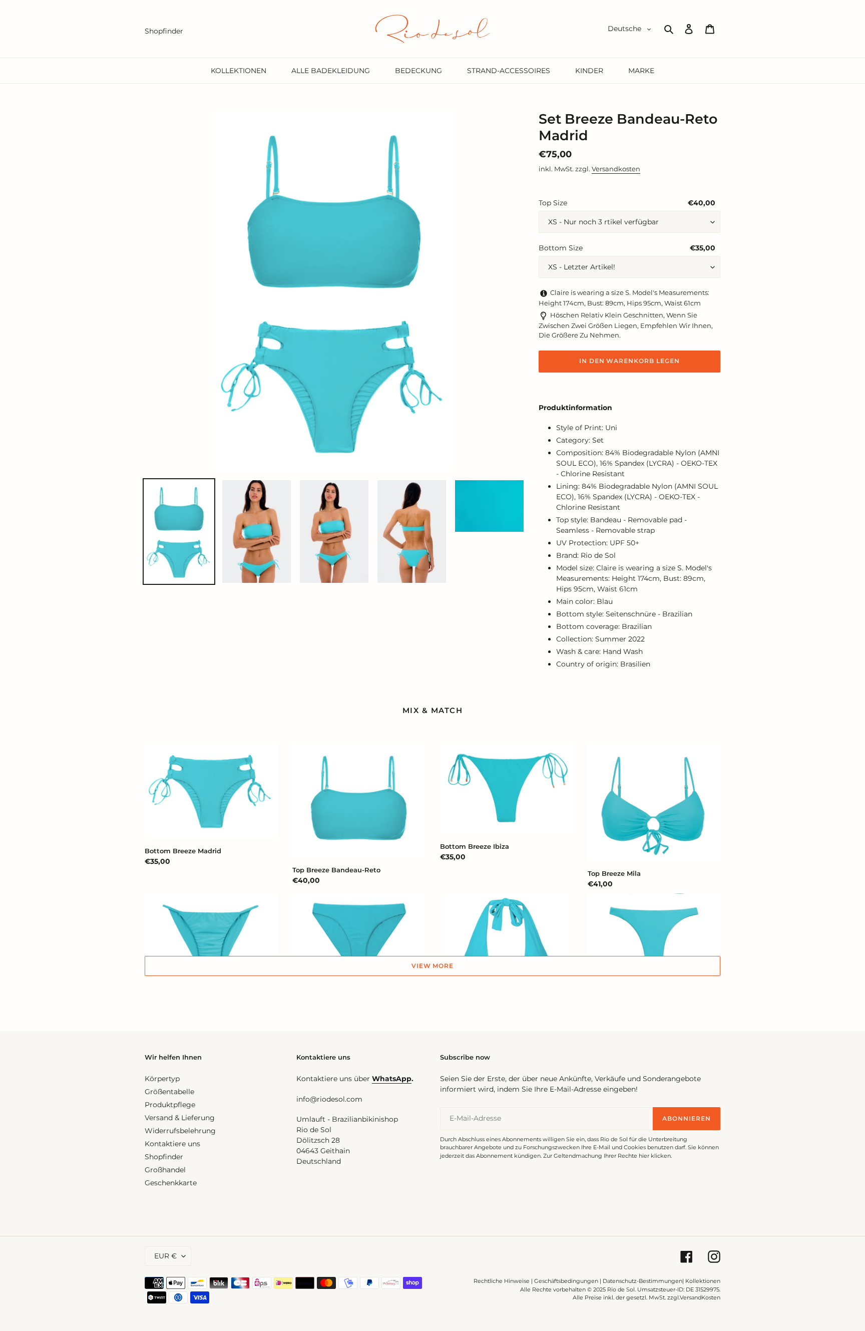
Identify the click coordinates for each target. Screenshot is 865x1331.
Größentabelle (169, 1091)
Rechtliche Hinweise (502, 1280)
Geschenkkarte (171, 1182)
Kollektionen (702, 1280)
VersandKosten (700, 1297)
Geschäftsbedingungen (566, 1280)
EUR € (165, 1255)
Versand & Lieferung (180, 1117)
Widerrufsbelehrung (180, 1130)
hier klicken (655, 1155)
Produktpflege (170, 1104)
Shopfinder (164, 1156)
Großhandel (165, 1169)
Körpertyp (162, 1078)
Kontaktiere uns (172, 1143)
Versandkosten (616, 169)
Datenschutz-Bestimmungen (642, 1280)
